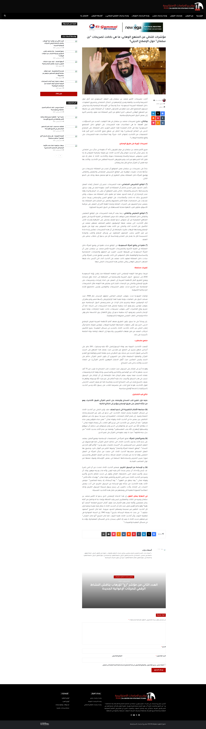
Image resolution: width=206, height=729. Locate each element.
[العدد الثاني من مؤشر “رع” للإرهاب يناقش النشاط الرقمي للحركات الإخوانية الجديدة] (71, 44)
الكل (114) (59, 94)
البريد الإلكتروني (161, 656)
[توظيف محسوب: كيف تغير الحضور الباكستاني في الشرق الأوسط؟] (71, 130)
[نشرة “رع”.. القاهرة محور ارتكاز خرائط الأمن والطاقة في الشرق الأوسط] (71, 120)
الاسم (163, 647)
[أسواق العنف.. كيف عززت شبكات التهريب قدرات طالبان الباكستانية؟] (71, 65)
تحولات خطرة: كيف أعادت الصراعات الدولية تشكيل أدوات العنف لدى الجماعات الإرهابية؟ (52, 84)
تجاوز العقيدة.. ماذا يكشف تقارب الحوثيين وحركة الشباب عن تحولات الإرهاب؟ (53, 54)
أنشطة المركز (97, 16)
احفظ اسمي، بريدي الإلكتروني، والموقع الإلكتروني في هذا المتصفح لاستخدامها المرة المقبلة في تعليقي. (133, 665)
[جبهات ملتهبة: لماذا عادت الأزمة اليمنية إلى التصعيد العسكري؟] (71, 149)
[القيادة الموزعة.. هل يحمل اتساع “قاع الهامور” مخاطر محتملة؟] (71, 139)
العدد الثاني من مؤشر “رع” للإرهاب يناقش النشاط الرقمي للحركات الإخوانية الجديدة (53, 43)
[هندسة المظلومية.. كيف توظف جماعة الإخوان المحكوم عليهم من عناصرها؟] (71, 74)
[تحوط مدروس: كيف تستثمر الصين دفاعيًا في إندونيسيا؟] (71, 111)
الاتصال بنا (84, 16)
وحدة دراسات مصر (160, 16)
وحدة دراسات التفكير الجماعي (118, 16)
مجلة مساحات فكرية (63, 708)
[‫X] (136, 715)
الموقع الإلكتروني (117, 656)
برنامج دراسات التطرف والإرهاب (124, 577)
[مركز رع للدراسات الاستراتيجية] (183, 6)
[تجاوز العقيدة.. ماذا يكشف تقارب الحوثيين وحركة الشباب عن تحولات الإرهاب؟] (71, 54)
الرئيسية (199, 16)
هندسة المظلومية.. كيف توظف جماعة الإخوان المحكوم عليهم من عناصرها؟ (53, 73)
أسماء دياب (158, 100)
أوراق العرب (65, 701)
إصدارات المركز (176, 16)
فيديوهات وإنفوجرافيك (62, 705)
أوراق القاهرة (65, 698)
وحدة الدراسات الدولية (141, 16)
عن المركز (189, 16)
